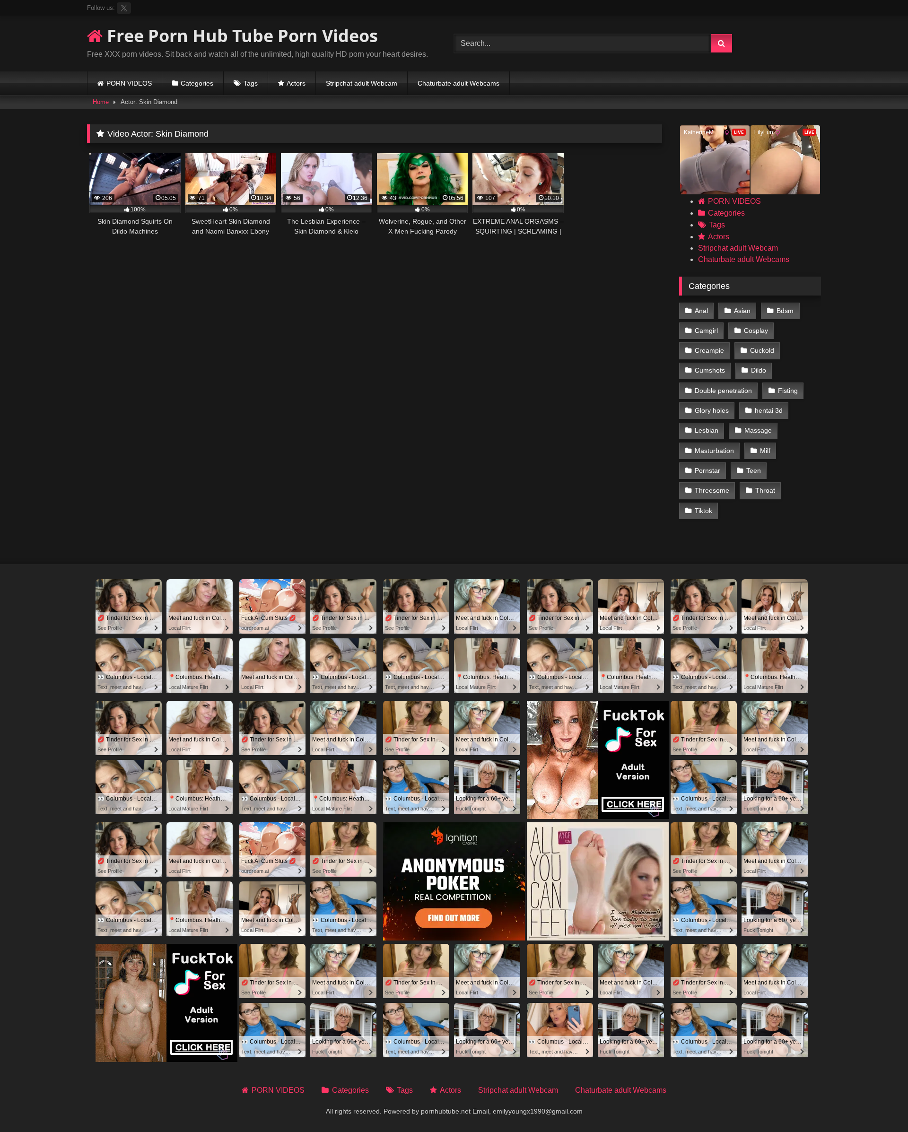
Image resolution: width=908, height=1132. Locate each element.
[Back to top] (878, 1104)
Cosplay (756, 330)
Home (101, 101)
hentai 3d (769, 410)
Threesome (712, 490)
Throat (765, 490)
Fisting (788, 390)
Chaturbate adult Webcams (458, 83)
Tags (251, 83)
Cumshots (710, 370)
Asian (742, 310)
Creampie (709, 350)
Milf (765, 450)
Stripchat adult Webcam (361, 83)
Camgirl (706, 330)
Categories (197, 83)
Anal (701, 310)
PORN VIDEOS (129, 83)
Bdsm (785, 310)
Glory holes (712, 410)
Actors (296, 83)
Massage (758, 430)
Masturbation (714, 450)
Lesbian (706, 430)
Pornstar (707, 470)
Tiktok (703, 510)
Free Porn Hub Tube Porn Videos (240, 35)
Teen (753, 470)
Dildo (758, 370)
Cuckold (762, 350)
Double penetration (723, 390)
